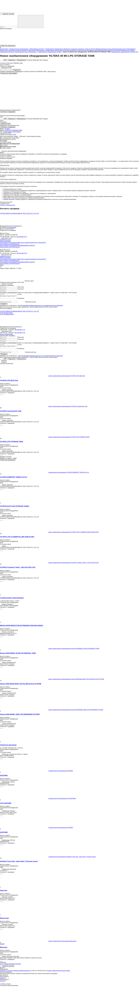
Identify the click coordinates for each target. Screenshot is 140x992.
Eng (1, 967)
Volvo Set (3, 890)
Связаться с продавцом (8, 111)
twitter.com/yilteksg (5, 241)
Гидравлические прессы (7, 52)
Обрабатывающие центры (104, 49)
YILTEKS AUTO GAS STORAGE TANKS (14, 506)
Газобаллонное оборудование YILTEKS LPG (124, 52)
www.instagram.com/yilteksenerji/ (9, 244)
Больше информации (6, 334)
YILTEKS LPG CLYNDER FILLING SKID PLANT (17, 537)
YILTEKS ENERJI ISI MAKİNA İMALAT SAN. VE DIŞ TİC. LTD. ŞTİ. (19, 213)
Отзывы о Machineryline (54, 970)
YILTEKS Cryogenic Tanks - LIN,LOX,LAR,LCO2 (17, 567)
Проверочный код (30, 302)
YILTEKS (7, 128)
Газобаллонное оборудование (12, 598)
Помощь (6, 963)
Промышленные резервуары (85, 50)
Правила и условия (6, 970)
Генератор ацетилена (8, 745)
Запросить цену (5, 123)
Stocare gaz (4, 918)
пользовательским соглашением (53, 305)
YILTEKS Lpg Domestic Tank (10, 411)
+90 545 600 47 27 (21, 236)
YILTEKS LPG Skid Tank (9, 380)
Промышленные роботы (127, 50)
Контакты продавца (15, 963)
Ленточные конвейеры (69, 50)
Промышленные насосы (119, 49)
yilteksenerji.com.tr (5, 239)
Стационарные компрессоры (53, 50)
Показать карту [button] (29, 281)
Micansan (3, 947)
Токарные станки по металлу (86, 49)
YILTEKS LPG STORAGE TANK (11, 441)
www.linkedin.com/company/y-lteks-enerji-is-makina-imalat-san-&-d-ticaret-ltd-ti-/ (23, 242)
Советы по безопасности (7, 205)
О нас (1, 963)
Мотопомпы (32, 52)
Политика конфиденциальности (21, 970)
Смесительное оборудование (36, 50)
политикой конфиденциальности (32, 305)
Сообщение (20, 298)
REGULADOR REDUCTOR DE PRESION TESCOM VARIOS (21, 625)
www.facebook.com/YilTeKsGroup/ (10, 247)
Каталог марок (65, 970)
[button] (70, 37)
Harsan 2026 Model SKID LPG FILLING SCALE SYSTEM (20, 684)
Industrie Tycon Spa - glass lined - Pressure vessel (19, 861)
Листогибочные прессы (22, 52)
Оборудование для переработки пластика (107, 50)
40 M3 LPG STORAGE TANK (13, 130)
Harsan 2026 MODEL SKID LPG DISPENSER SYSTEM (20, 714)
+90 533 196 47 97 (21, 253)
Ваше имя (21, 287)
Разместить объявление (8, 460)
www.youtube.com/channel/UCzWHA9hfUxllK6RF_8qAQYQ (17, 245)
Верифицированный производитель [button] (11, 226)
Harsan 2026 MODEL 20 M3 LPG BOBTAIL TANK (18, 653)
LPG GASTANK (5, 803)
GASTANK (4, 775)
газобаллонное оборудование (12, 131)
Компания (21, 289)
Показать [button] (13, 236)
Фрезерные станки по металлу (17, 50)
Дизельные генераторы (71, 49)
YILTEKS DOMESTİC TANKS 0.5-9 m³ (13, 477)
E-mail (19, 294)
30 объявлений (11, 227)
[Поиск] (30, 21)
